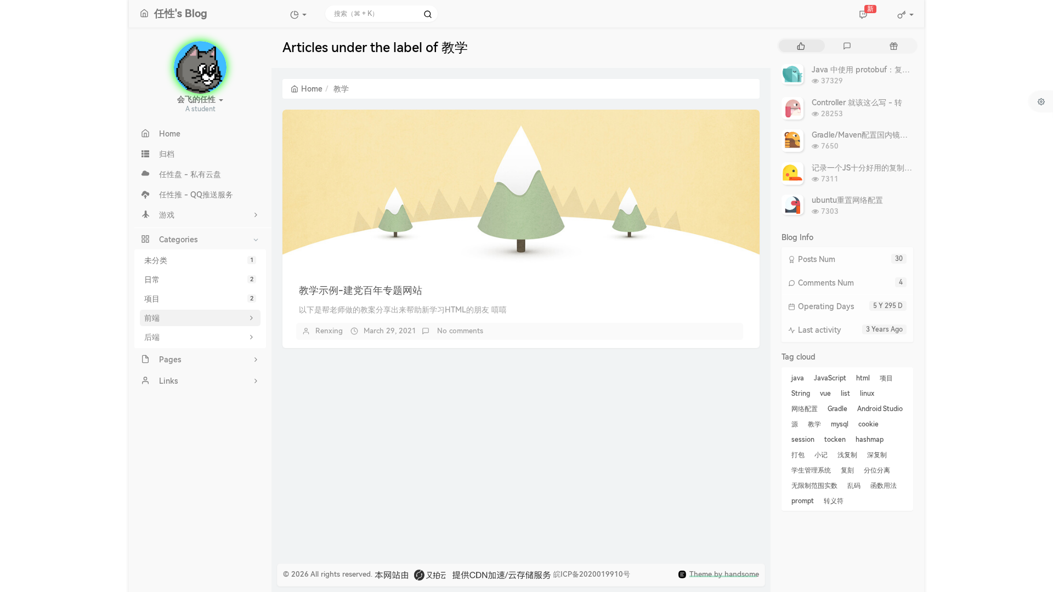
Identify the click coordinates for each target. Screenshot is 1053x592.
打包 (798, 455)
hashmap (870, 439)
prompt (802, 501)
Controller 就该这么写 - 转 (857, 102)
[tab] (801, 45)
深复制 (877, 455)
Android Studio (880, 409)
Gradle (837, 409)
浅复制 (847, 455)
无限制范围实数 (814, 485)
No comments (459, 331)
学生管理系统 (811, 470)
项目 (198, 298)
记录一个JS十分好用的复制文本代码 (873, 167)
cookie (868, 424)
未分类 (198, 260)
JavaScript (830, 378)
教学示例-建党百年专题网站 (360, 290)
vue (825, 393)
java (797, 378)
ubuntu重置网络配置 (847, 200)
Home (311, 88)
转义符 (833, 501)
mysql (839, 424)
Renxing (329, 331)
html (863, 378)
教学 (814, 424)
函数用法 (883, 485)
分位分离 (877, 470)
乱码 (853, 485)
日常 (198, 279)
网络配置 (804, 409)
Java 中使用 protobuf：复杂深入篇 (872, 69)
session (802, 439)
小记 (821, 455)
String (800, 393)
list (845, 393)
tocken (835, 439)
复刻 (847, 470)
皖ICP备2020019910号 (591, 574)
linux (867, 393)
